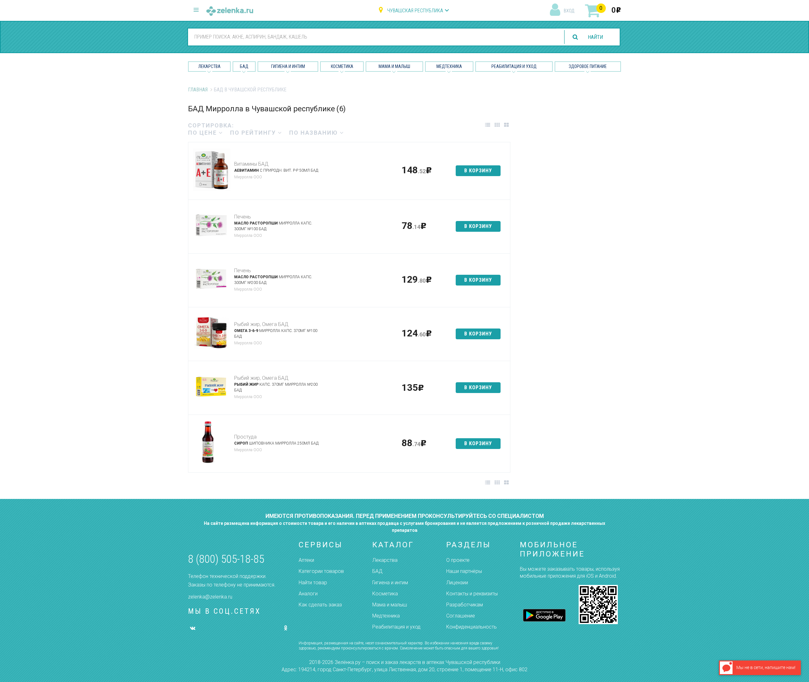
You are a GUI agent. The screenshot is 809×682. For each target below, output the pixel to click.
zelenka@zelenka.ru (210, 597)
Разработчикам (464, 605)
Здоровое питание (588, 66)
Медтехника (449, 66)
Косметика (342, 66)
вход (569, 10)
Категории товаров (321, 571)
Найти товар (313, 583)
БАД (244, 66)
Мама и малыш (394, 66)
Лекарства (209, 66)
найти (595, 37)
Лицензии (457, 583)
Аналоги (308, 594)
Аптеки (306, 560)
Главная (198, 90)
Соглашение (460, 616)
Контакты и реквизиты (472, 594)
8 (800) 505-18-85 (226, 559)
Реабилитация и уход (514, 66)
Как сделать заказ (320, 605)
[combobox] (372, 36)
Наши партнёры (464, 571)
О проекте (458, 560)
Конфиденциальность (471, 627)
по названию (314, 132)
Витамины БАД (251, 164)
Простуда (245, 437)
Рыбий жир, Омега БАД (261, 324)
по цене (203, 132)
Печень (242, 217)
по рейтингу (254, 132)
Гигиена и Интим (288, 66)
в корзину (478, 171)
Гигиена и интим (390, 583)
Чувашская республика (415, 11)
